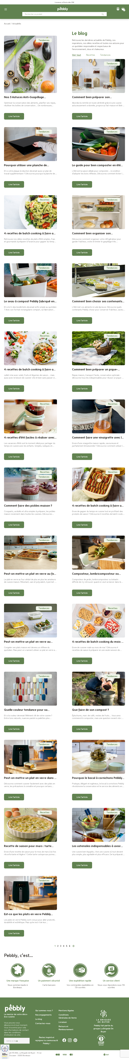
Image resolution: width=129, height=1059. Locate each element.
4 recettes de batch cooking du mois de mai (98, 641)
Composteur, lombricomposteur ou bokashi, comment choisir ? (95, 573)
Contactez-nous (42, 1023)
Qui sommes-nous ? (44, 1010)
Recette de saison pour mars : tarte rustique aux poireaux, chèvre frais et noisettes (29, 846)
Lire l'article (14, 116)
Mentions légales (66, 1010)
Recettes (90, 54)
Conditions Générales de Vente (68, 1016)
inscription (65, 2)
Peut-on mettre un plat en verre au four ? (30, 573)
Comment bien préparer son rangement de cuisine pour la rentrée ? (98, 97)
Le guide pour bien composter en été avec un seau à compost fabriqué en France (96, 165)
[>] (73, 945)
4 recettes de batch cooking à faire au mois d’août (29, 233)
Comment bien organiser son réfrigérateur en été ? (91, 233)
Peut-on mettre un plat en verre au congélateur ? (27, 641)
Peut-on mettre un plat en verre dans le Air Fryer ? (30, 778)
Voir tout (76, 54)
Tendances (43, 40)
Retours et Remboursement (66, 1028)
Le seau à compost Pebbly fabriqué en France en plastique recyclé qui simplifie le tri (30, 301)
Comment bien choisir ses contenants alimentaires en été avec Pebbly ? (97, 301)
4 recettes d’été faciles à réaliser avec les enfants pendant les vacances (29, 437)
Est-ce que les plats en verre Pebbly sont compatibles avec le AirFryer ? (27, 914)
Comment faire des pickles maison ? (28, 505)
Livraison (63, 1021)
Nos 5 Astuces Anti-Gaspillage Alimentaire (24, 97)
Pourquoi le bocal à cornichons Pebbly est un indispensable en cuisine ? (97, 778)
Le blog (38, 1018)
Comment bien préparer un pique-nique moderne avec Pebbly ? (95, 369)
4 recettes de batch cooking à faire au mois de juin (97, 505)
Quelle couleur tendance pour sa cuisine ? (25, 710)
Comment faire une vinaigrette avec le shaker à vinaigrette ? (97, 437)
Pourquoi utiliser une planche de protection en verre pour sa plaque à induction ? (28, 165)
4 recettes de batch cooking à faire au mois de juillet (29, 369)
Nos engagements (43, 1014)
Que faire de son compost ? (90, 709)
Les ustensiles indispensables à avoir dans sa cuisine (96, 846)
